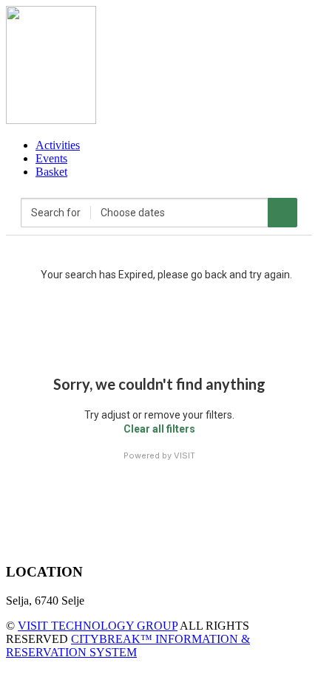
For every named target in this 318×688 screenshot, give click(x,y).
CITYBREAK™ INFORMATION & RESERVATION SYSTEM (128, 645)
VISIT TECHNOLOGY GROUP (97, 625)
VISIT (184, 455)
